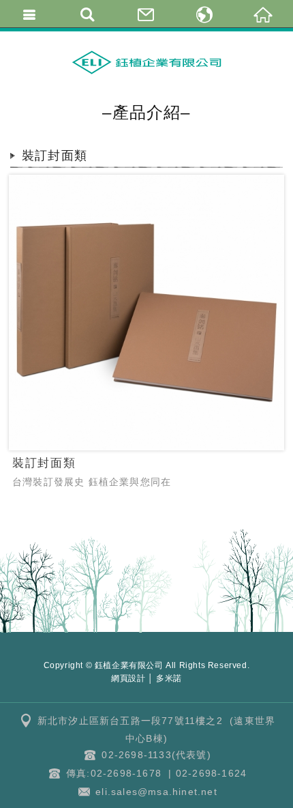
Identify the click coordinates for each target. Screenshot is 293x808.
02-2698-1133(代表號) (156, 754)
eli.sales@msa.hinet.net (156, 791)
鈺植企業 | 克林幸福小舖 (146, 62)
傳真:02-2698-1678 (113, 773)
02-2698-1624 (211, 773)
